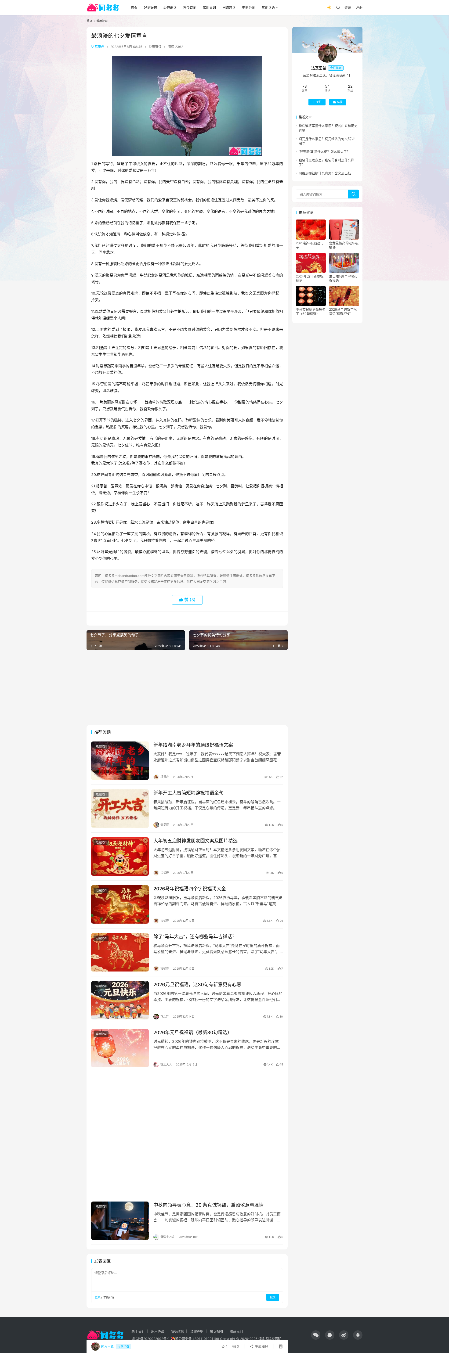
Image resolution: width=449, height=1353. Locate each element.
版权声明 (274, 1339)
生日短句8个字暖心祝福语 (343, 278)
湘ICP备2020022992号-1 (150, 1339)
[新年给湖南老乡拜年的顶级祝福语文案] (120, 760)
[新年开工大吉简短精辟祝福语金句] (120, 808)
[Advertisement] (187, 687)
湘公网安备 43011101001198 (197, 1339)
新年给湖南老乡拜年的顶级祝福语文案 (193, 745)
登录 (347, 7)
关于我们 (138, 1331)
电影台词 (248, 7)
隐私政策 (177, 1331)
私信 (340, 102)
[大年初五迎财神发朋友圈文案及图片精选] (120, 856)
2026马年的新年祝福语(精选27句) (343, 311)
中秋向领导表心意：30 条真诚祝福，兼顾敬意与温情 (208, 1205)
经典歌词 (170, 7)
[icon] (315, 1335)
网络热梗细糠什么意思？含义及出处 (325, 173)
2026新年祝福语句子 (309, 245)
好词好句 (150, 7)
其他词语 (268, 7)
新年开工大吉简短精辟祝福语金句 (188, 793)
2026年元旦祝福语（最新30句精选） (192, 1032)
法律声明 (196, 1331)
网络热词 (228, 7)
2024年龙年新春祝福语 (309, 278)
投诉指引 (216, 1331)
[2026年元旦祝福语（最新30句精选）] (120, 1048)
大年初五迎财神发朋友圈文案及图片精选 (195, 841)
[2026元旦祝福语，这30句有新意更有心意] (120, 1000)
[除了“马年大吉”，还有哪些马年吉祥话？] (120, 952)
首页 (134, 7)
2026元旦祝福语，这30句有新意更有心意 (197, 984)
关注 (319, 102)
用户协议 (157, 1331)
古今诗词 (189, 7)
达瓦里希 (97, 47)
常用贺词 (209, 7)
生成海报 (261, 1346)
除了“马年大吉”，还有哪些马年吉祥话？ (195, 936)
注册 (359, 7)
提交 (272, 1297)
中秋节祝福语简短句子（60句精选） (310, 311)
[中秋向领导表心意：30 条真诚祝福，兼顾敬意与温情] (120, 1221)
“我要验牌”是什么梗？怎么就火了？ (324, 152)
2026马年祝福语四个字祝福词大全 (189, 889)
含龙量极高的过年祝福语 (343, 245)
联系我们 (236, 1331)
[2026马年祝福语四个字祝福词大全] (120, 904)
